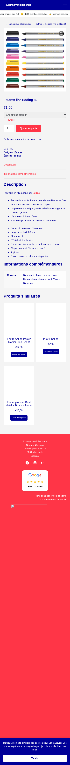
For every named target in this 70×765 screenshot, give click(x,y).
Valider (35, 758)
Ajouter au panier (29, 128)
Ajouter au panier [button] (19, 354)
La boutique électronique (19, 24)
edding (17, 156)
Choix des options (19, 418)
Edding (36, 192)
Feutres (38, 24)
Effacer (11, 120)
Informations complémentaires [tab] (20, 173)
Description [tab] (10, 164)
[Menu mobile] (65, 5)
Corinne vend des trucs (18, 4)
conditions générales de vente (50, 496)
